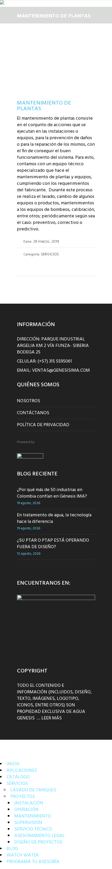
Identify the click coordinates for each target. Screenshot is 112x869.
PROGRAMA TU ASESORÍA (33, 862)
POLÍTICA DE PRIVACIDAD (43, 425)
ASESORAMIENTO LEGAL (39, 836)
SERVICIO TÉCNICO (33, 829)
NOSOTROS (28, 401)
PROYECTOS (22, 796)
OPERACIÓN (26, 809)
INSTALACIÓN (28, 803)
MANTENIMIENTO (32, 816)
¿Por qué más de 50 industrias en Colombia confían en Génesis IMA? (52, 493)
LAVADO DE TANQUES (33, 790)
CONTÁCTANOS (33, 413)
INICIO (13, 764)
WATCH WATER (23, 855)
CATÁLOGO (18, 777)
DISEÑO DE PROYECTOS (38, 842)
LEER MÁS (51, 718)
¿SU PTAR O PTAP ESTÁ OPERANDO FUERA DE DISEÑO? (53, 544)
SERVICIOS (17, 783)
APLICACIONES (22, 770)
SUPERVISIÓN (28, 823)
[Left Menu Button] (6, 745)
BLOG (12, 849)
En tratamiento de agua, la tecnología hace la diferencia (54, 518)
